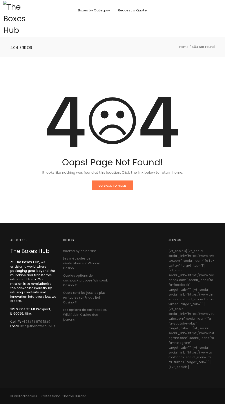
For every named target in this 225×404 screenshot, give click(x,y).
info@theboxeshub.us (37, 326)
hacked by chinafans (80, 251)
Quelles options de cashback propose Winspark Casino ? (85, 280)
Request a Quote (132, 10)
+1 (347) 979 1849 (36, 321)
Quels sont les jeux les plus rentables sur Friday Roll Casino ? (84, 297)
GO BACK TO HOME (112, 186)
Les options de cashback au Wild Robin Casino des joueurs (85, 315)
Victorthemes (25, 396)
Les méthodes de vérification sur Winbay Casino (81, 263)
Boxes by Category (94, 10)
